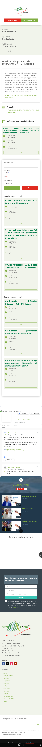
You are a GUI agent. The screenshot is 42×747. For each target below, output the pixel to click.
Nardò (6, 693)
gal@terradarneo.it (13, 653)
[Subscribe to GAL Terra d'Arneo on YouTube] (21, 489)
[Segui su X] (7, 663)
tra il (5, 172)
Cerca (12, 188)
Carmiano (7, 678)
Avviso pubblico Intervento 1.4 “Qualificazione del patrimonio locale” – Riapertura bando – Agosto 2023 (21, 234)
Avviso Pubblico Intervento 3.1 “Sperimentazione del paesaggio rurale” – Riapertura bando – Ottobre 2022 (21, 130)
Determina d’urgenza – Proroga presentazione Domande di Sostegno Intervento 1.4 (21, 363)
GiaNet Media (30, 743)
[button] (21, 531)
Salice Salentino (9, 699)
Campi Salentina (9, 676)
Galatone (6, 683)
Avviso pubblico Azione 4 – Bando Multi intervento (21, 201)
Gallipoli (6, 686)
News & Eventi (12, 20)
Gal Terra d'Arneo (21, 419)
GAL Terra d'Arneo (21, 484)
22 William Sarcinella (29, 496)
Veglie (5, 701)
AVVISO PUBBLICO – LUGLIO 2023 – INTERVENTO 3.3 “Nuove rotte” (21, 266)
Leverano (6, 691)
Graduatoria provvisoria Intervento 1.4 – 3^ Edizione (21, 332)
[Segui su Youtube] (15, 663)
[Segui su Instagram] (11, 663)
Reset (29, 188)
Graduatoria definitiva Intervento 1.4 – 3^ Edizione (21, 302)
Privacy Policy (15, 607)
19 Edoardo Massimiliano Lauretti (30, 521)
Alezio (5, 673)
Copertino (7, 681)
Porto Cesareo (8, 696)
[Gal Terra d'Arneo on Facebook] (6, 417)
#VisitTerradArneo (29, 20)
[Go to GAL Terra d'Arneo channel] (21, 480)
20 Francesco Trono (28, 509)
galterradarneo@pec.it (12, 655)
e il (5, 176)
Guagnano (7, 688)
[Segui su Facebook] (3, 663)
